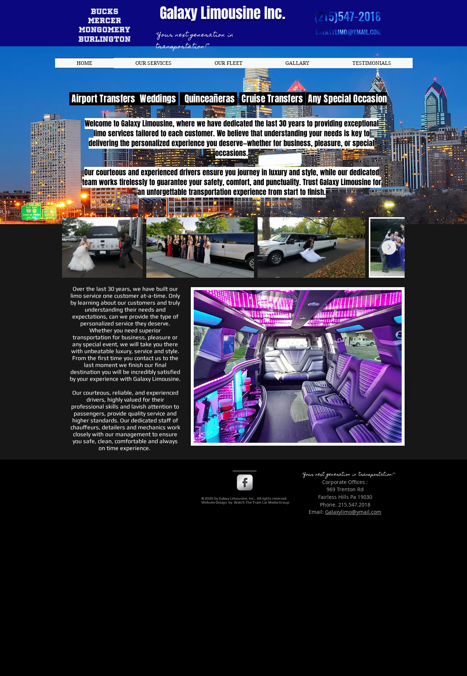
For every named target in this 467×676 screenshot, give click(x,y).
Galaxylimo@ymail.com (353, 511)
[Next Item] (389, 247)
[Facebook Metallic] (245, 482)
